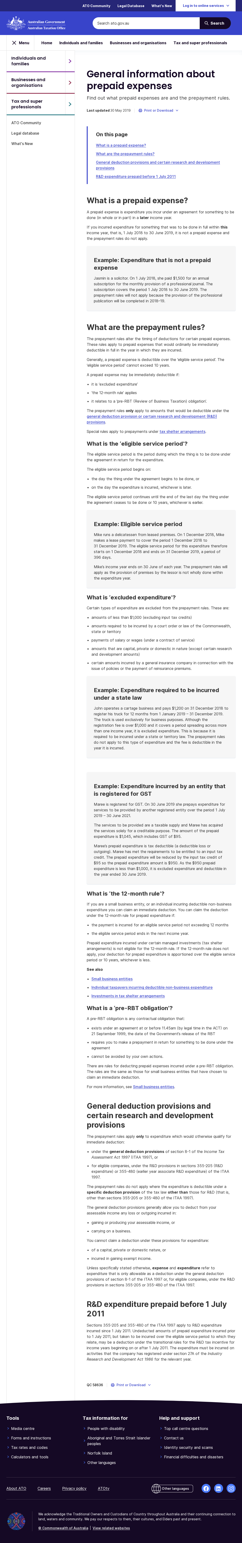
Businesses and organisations (138, 42)
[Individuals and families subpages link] (70, 61)
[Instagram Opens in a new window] (231, 1488)
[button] (159, 110)
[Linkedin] (218, 1488)
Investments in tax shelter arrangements (128, 995)
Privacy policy (74, 1488)
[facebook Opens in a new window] (206, 1488)
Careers (44, 1488)
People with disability (106, 1428)
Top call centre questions (186, 1428)
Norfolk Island (99, 1453)
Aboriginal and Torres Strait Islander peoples (118, 1441)
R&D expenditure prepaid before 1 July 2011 (136, 176)
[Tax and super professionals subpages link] (70, 104)
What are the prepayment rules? (125, 153)
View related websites (111, 1528)
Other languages (101, 1462)
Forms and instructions (31, 1438)
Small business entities (112, 978)
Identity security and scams (188, 1447)
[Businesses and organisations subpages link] (70, 82)
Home (46, 42)
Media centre (23, 1428)
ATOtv (103, 1488)
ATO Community (96, 6)
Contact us (174, 1438)
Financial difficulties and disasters (193, 1457)
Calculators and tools (29, 1457)
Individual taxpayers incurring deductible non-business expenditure (152, 987)
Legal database (25, 133)
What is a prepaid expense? (121, 145)
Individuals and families (81, 42)
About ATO (16, 1488)
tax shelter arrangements (182, 431)
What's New (161, 6)
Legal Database (130, 6)
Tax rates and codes (29, 1447)
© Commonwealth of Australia (63, 1528)
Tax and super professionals (200, 42)
